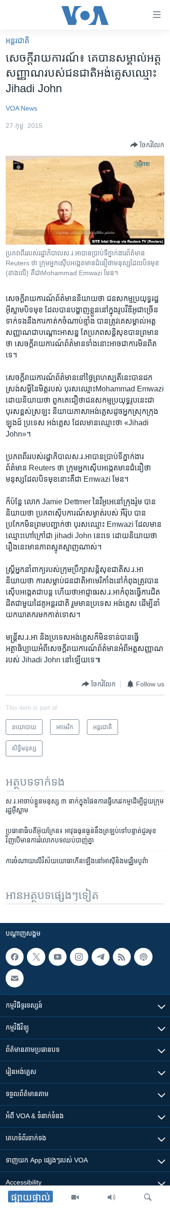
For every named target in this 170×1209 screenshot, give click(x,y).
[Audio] (111, 1197)
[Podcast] (143, 957)
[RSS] (122, 957)
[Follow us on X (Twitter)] (36, 957)
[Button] (147, 145)
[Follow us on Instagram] (79, 957)
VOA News (21, 108)
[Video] (75, 1197)
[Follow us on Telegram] (101, 957)
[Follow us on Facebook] (15, 957)
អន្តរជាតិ (17, 41)
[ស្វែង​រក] (148, 1197)
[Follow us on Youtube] (58, 957)
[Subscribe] (15, 978)
